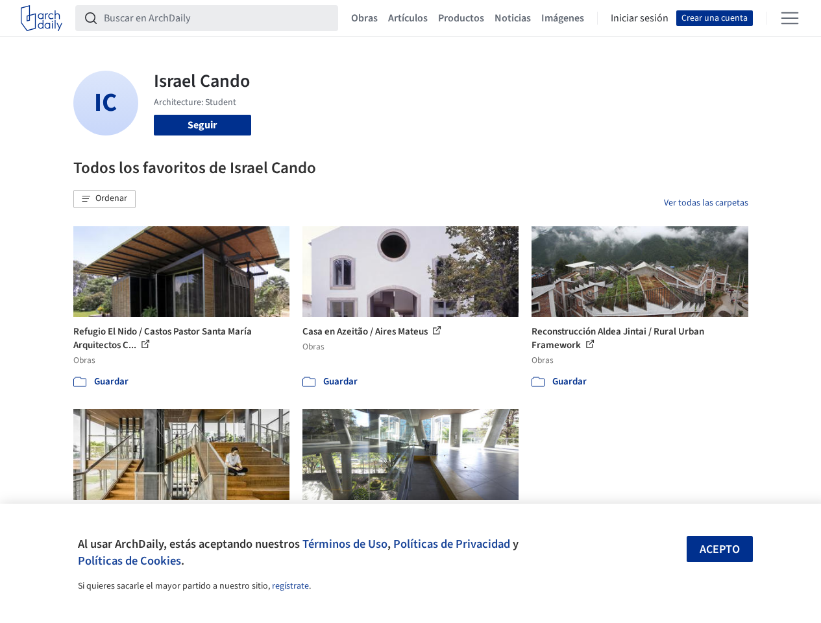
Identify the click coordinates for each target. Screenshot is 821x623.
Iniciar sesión (639, 18)
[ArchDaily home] (41, 18)
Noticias (513, 18)
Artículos (408, 18)
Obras (364, 18)
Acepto (720, 549)
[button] (104, 199)
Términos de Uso (344, 543)
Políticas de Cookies (129, 560)
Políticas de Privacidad (451, 543)
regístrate (290, 586)
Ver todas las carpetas (706, 202)
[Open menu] (789, 18)
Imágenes (562, 18)
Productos (461, 18)
